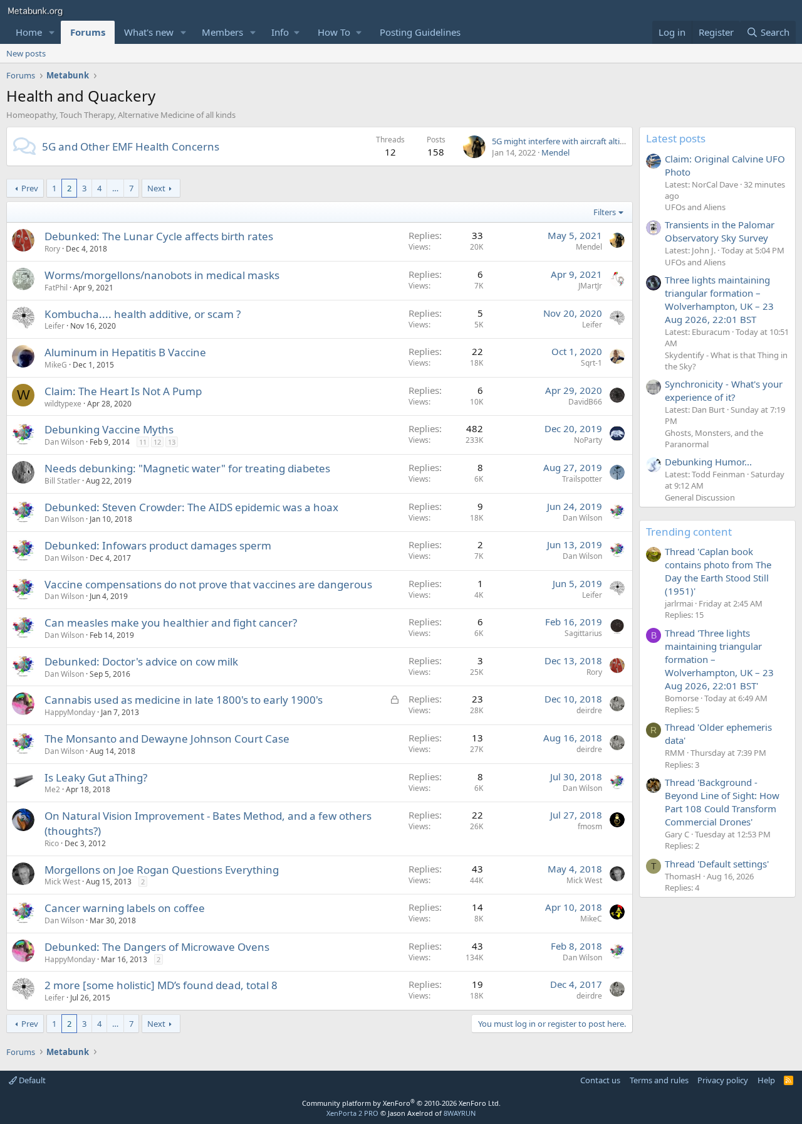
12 (157, 442)
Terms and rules (659, 1080)
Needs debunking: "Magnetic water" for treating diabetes (187, 468)
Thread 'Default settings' (717, 863)
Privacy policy (722, 1080)
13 (171, 442)
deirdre (589, 710)
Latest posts (676, 138)
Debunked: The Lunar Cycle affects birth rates (158, 236)
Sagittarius (583, 633)
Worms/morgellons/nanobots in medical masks (161, 275)
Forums (87, 32)
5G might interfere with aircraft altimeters (569, 141)
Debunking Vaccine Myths (109, 429)
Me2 (52, 789)
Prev (29, 188)
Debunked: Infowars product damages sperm (157, 545)
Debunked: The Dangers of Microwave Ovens (156, 947)
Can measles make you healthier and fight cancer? (170, 622)
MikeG (55, 364)
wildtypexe (62, 403)
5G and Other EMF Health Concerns (130, 146)
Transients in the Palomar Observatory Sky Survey (719, 231)
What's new (149, 32)
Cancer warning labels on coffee (124, 908)
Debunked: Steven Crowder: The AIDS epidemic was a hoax (191, 507)
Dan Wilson (64, 442)
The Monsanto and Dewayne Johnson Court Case (166, 738)
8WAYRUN (460, 1113)
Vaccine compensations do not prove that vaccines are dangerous (208, 584)
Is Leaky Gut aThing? (95, 777)
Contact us (600, 1080)
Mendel (555, 152)
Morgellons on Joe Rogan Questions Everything (161, 869)
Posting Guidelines (420, 32)
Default (31, 1080)
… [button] (115, 188)
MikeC (591, 918)
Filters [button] (604, 212)
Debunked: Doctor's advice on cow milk (141, 661)
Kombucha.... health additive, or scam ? (142, 314)
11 (143, 442)
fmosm (590, 826)
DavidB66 (585, 401)
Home (29, 32)
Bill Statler (62, 480)
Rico (51, 843)
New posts (26, 53)
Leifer (54, 326)
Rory (52, 248)
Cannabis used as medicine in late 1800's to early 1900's (183, 699)
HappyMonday (69, 712)
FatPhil (56, 287)
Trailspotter (582, 479)
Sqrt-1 (591, 363)
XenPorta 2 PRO (352, 1113)
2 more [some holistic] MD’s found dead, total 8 (161, 985)
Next (156, 188)
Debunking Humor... (708, 461)
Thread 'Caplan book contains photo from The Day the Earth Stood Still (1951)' (718, 571)
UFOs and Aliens (695, 207)
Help (766, 1080)
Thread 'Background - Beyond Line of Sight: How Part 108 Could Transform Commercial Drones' (722, 802)
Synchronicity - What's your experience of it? (724, 390)
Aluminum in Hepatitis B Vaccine (125, 352)
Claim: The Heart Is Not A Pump (123, 391)
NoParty (588, 440)
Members (222, 32)
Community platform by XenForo (401, 1103)
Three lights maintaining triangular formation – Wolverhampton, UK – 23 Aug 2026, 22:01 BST (719, 299)
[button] (52, 32)
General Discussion (700, 497)
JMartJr (590, 285)
